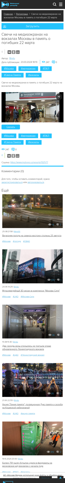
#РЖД (46, 68)
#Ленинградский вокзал (32, 355)
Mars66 (17, 231)
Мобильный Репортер (10, 4)
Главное (8, 14)
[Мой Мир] (18, 52)
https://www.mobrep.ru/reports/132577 (29, 162)
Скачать (10, 127)
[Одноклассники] (13, 52)
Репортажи (22, 14)
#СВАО (26, 241)
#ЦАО (15, 296)
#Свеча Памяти (12, 74)
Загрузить (32, 26)
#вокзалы (33, 74)
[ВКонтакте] (9, 52)
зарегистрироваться (12, 182)
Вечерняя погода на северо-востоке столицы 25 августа (31, 235)
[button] (32, 107)
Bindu (12, 58)
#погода (17, 241)
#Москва (9, 68)
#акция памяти (28, 413)
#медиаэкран (28, 68)
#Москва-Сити (27, 296)
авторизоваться (36, 182)
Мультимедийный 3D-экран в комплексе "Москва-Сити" (31, 290)
